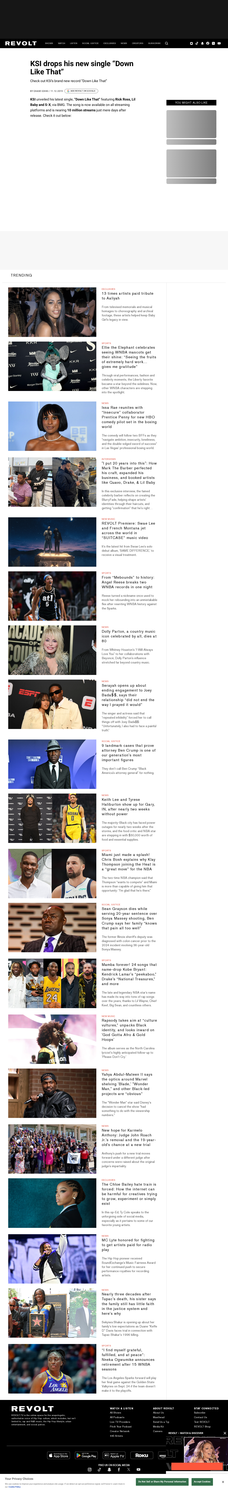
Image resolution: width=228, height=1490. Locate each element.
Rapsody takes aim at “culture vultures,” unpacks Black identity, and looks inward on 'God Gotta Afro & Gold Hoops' (129, 1030)
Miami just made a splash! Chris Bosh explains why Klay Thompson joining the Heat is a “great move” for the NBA (129, 861)
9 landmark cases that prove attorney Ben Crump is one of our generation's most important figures (129, 752)
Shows (49, 43)
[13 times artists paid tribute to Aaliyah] (52, 312)
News (124, 43)
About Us (158, 1412)
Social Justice (90, 43)
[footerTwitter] (128, 1472)
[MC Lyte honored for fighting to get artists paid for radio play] (52, 1259)
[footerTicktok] (99, 1472)
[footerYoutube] (138, 1472)
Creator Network (120, 1431)
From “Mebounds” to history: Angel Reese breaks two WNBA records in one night (128, 582)
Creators (137, 43)
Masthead (158, 1417)
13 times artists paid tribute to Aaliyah (128, 296)
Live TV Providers (120, 1422)
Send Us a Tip (161, 1422)
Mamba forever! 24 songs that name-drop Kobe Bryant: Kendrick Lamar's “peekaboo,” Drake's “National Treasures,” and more (129, 974)
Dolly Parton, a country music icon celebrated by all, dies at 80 (129, 636)
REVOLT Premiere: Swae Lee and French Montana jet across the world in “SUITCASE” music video (128, 530)
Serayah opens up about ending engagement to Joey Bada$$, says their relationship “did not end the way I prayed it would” (128, 695)
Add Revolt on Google (83, 91)
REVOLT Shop (202, 1426)
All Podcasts (117, 1417)
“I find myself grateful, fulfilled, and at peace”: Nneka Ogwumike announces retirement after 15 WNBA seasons (128, 1360)
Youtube (219, 43)
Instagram (191, 43)
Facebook (207, 43)
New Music (108, 519)
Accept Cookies (202, 1481)
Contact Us (200, 1417)
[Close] (223, 1482)
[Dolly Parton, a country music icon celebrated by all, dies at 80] (52, 650)
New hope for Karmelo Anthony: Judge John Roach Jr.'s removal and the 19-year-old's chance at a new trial (129, 1137)
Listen (73, 43)
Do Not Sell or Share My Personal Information (162, 1481)
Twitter (213, 43)
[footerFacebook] (119, 1472)
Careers (157, 1431)
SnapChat (202, 43)
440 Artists (116, 1436)
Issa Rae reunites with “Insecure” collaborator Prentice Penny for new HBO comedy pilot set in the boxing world (129, 417)
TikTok (196, 43)
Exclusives (110, 43)
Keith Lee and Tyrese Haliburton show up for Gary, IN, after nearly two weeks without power (128, 806)
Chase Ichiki (41, 91)
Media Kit (158, 1426)
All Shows (115, 1412)
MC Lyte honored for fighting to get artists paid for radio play (128, 1245)
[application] (197, 1453)
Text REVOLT (202, 1422)
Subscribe (154, 43)
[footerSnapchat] (109, 1472)
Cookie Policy (15, 1487)
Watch (61, 43)
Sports (106, 343)
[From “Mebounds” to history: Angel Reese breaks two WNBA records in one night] (52, 596)
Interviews (109, 459)
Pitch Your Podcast (121, 1426)
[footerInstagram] (89, 1472)
